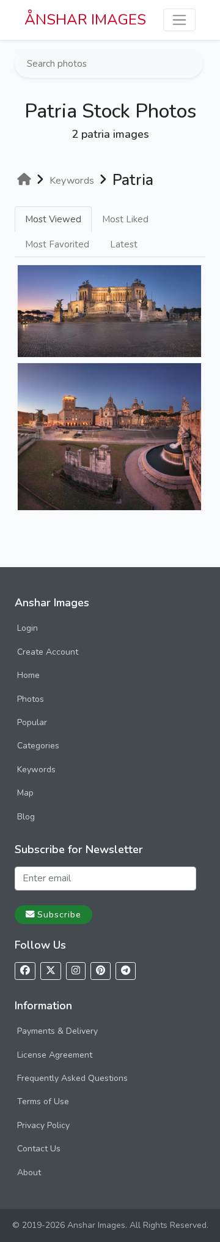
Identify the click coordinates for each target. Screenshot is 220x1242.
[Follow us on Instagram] (76, 971)
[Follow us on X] (50, 971)
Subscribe (59, 914)
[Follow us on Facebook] (25, 971)
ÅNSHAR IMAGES (85, 19)
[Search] (192, 63)
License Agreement (54, 1055)
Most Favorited (57, 244)
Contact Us (39, 1148)
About (29, 1172)
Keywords (36, 769)
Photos (30, 699)
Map (25, 793)
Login (27, 628)
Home (28, 675)
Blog (26, 816)
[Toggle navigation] (179, 20)
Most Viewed (53, 219)
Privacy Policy (43, 1125)
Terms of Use (43, 1101)
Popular (32, 722)
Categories (38, 745)
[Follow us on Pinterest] (100, 971)
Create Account (47, 652)
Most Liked (125, 219)
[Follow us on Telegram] (126, 971)
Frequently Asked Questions (72, 1078)
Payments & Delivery (57, 1031)
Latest (124, 244)
